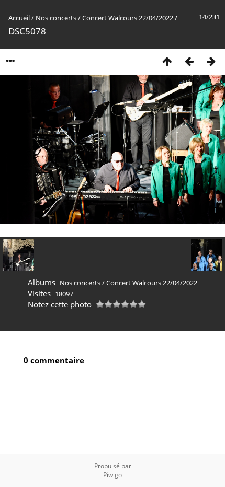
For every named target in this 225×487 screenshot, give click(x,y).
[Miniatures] (167, 61)
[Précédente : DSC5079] (189, 61)
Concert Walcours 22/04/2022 (127, 17)
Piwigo (112, 474)
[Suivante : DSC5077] (211, 61)
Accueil (19, 17)
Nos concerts (56, 17)
